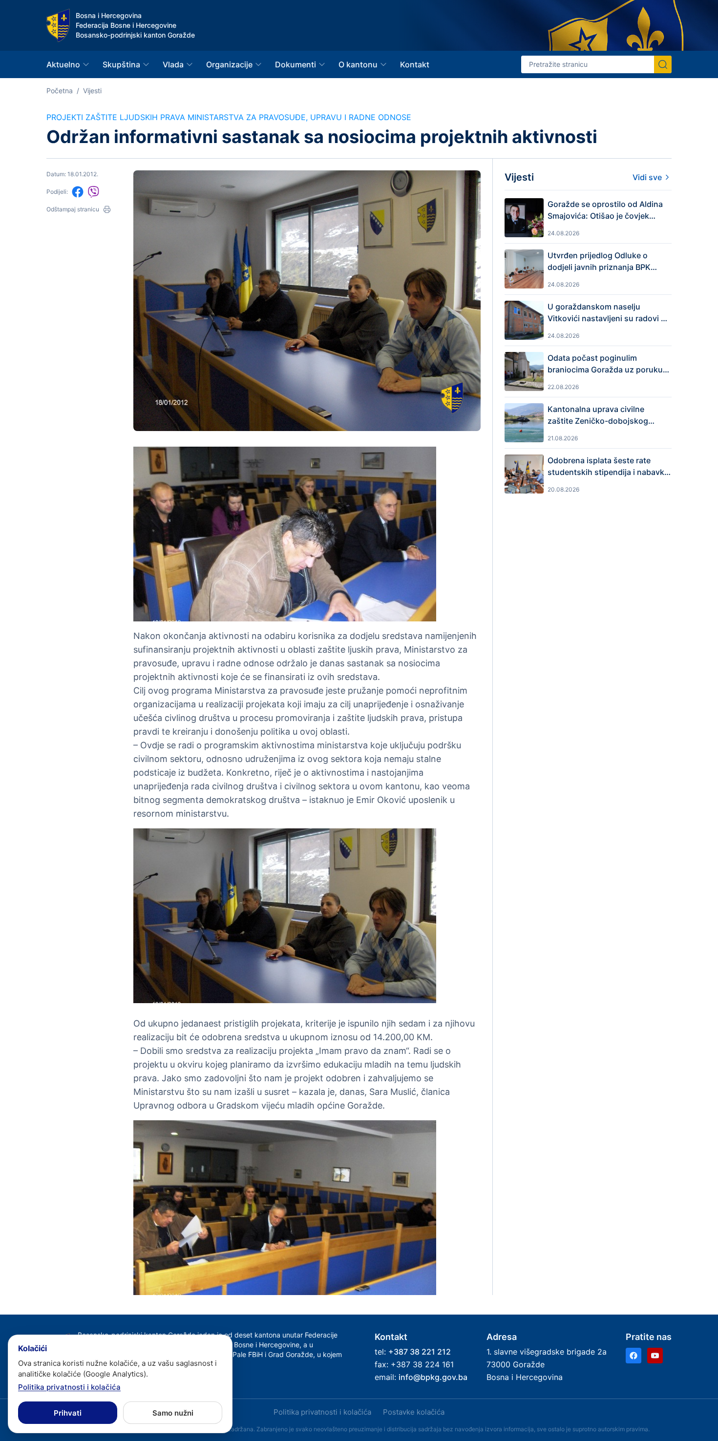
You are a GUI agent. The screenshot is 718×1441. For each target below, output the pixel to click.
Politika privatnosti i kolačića (322, 1412)
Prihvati (68, 1413)
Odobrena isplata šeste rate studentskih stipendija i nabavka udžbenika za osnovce (608, 466)
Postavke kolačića (413, 1412)
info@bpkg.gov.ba (433, 1377)
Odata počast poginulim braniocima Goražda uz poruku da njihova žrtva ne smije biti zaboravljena (605, 364)
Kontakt (414, 64)
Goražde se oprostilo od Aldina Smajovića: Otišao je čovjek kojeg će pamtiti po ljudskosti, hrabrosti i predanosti (605, 210)
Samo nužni (172, 1413)
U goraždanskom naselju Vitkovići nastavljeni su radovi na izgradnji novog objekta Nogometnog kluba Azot (609, 313)
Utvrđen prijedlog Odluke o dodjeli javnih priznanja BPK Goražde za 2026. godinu (599, 261)
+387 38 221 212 (419, 1352)
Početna (59, 90)
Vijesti (92, 90)
